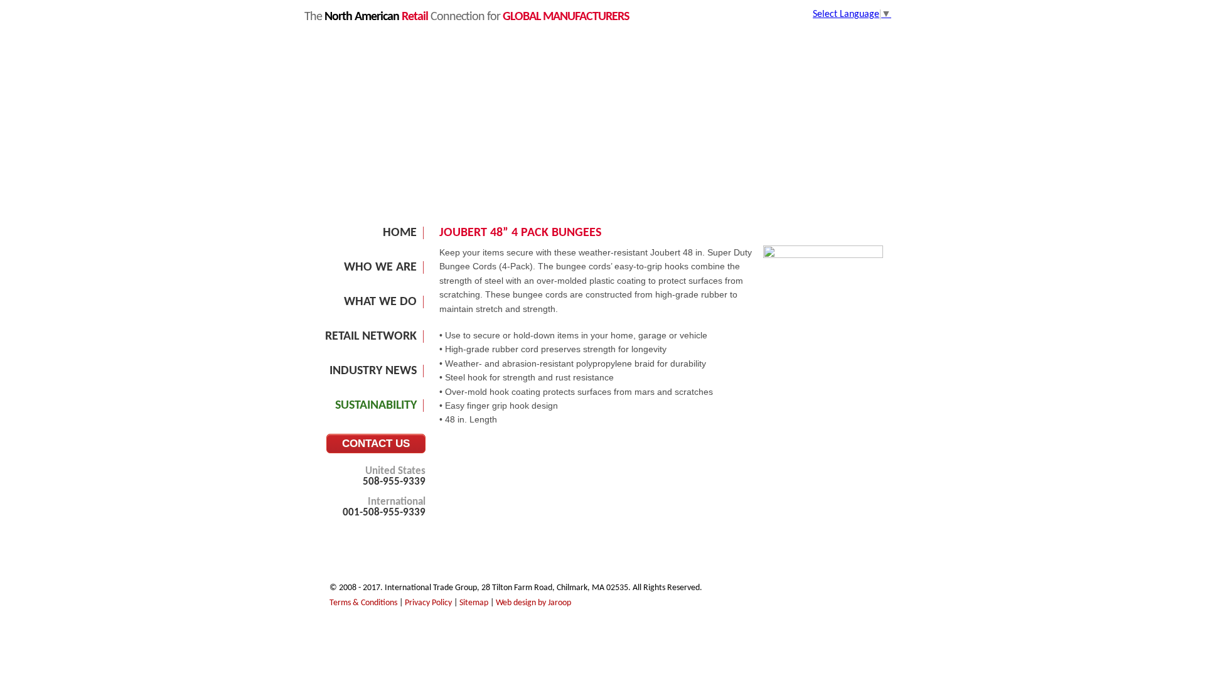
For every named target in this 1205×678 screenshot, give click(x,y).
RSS (874, 591)
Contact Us (376, 443)
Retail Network (371, 336)
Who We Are (380, 267)
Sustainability (376, 405)
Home (400, 233)
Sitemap (473, 603)
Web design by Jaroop (533, 603)
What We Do (380, 302)
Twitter (838, 591)
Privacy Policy (428, 603)
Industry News (373, 371)
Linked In (820, 591)
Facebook (856, 591)
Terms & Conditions (363, 603)
